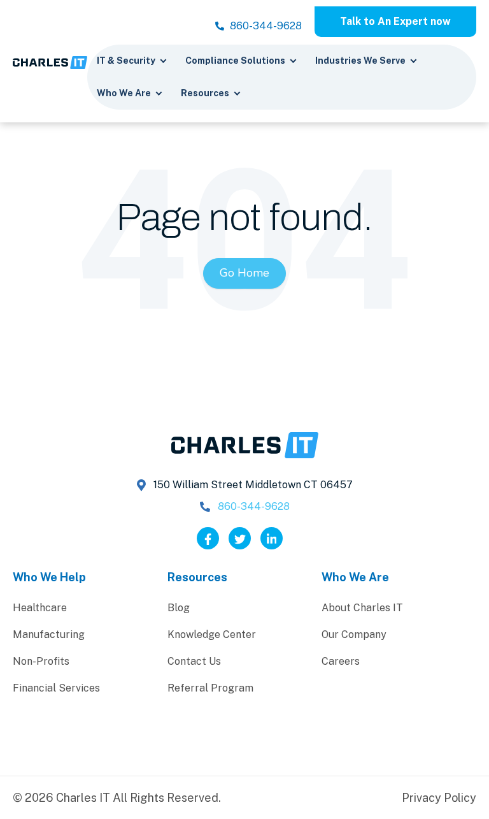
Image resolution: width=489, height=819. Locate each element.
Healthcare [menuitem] (40, 608)
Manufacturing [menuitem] (49, 634)
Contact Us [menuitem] (194, 661)
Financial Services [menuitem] (56, 688)
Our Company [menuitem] (354, 634)
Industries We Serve (361, 60)
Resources (206, 93)
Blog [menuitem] (178, 608)
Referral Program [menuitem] (210, 688)
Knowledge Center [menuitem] (211, 634)
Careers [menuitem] (341, 661)
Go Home (244, 272)
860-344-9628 (264, 26)
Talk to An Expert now (395, 21)
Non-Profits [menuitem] (41, 661)
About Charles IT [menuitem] (362, 608)
